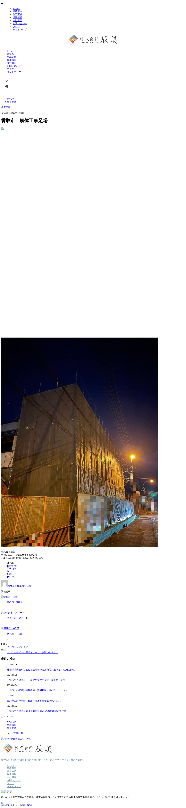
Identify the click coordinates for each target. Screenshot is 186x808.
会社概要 (17, 20)
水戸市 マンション (17, 646)
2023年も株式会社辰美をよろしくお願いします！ (32, 652)
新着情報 (11, 725)
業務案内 (17, 11)
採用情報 (17, 17)
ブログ (16, 26)
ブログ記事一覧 (15, 733)
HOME (16, 8)
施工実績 (17, 14)
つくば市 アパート (17, 618)
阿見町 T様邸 (14, 634)
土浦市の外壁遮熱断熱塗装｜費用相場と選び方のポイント (37, 690)
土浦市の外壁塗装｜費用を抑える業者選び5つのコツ (34, 700)
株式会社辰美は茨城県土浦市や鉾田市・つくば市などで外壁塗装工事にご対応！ (43, 760)
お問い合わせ (20, 23)
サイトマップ (20, 29)
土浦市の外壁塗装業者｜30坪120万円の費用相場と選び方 (36, 711)
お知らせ (11, 722)
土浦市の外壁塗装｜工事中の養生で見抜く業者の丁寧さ (36, 680)
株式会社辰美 (15, 586)
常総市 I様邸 (14, 602)
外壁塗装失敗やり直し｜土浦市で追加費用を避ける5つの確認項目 (41, 669)
